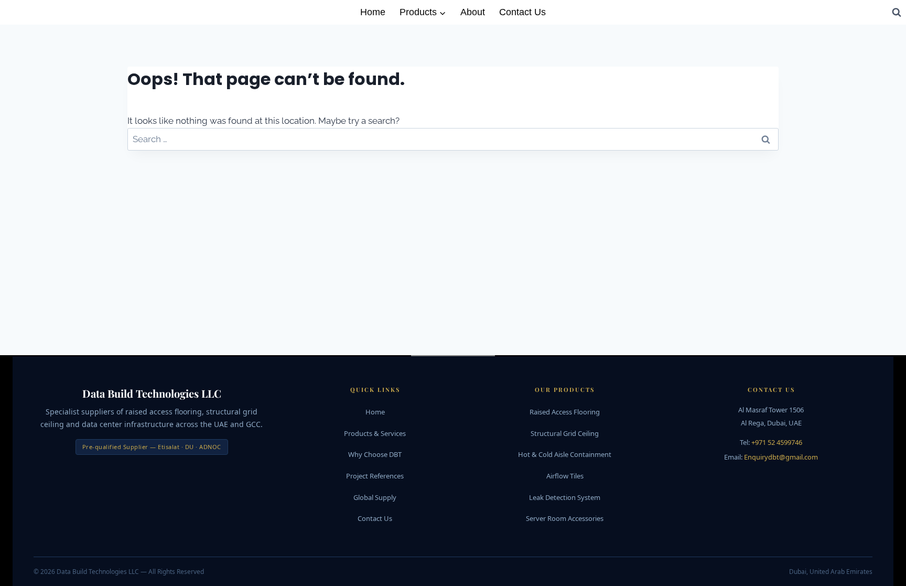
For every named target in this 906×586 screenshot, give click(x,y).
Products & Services (375, 433)
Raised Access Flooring (565, 412)
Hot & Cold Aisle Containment (564, 454)
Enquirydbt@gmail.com (781, 457)
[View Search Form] (896, 12)
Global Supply (374, 497)
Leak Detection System (564, 497)
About (472, 12)
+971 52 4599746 (776, 442)
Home (372, 12)
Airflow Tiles (565, 476)
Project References (375, 476)
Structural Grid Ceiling (565, 433)
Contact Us (522, 12)
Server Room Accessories (564, 518)
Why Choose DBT (375, 454)
